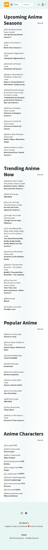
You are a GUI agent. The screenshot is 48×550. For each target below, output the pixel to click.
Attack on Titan (10, 337)
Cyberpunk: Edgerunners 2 (14, 58)
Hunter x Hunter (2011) (13, 385)
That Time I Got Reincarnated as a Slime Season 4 (14, 290)
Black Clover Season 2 (12, 48)
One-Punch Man (10, 393)
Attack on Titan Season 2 (14, 420)
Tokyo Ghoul (9, 410)
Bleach (6, 301)
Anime (24, 535)
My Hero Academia (11, 375)
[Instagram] (22, 513)
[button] (43, 4)
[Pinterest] (26, 513)
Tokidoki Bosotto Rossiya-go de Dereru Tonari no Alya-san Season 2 (14, 100)
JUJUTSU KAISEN (10, 358)
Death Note (8, 366)
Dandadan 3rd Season (13, 69)
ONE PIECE (8, 197)
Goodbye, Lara (9, 309)
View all (40, 23)
